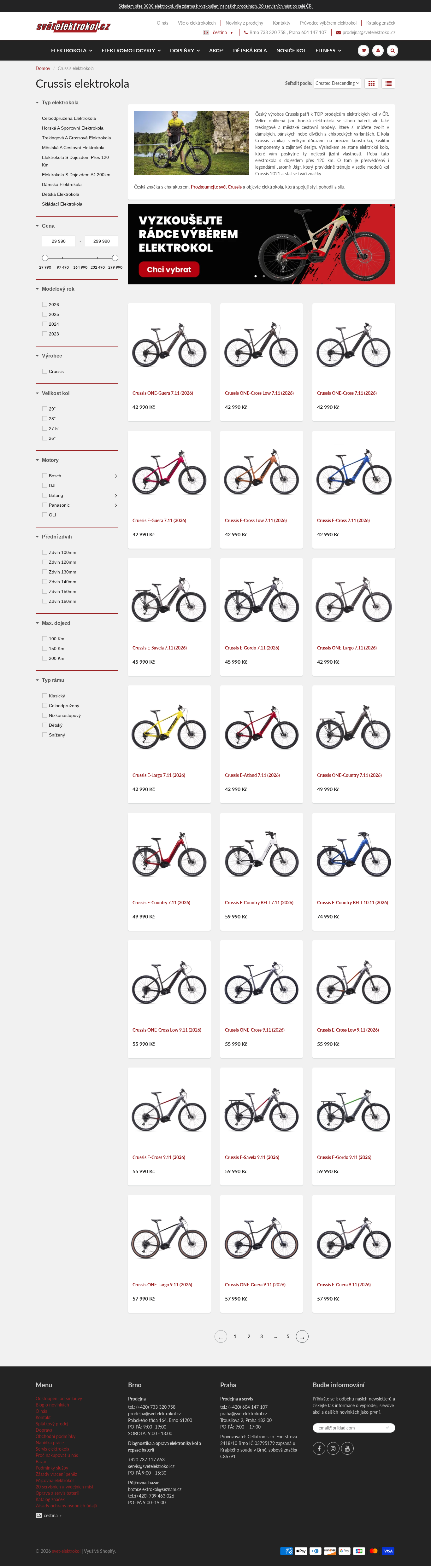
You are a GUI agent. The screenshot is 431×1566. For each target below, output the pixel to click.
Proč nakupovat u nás (57, 1455)
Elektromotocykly (128, 50)
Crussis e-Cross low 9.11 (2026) (348, 1030)
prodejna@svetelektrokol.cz (369, 32)
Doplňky (182, 50)
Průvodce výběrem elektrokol (328, 23)
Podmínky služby (52, 1467)
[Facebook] (319, 1448)
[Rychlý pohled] (143, 287)
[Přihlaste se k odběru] (387, 1428)
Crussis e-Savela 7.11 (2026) (160, 647)
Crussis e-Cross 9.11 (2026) (159, 1157)
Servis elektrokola (52, 1449)
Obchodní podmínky (55, 1436)
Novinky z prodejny (244, 23)
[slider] (45, 258)
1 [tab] (255, 274)
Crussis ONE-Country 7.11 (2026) (349, 775)
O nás (162, 23)
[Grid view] (371, 84)
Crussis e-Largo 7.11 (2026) (159, 775)
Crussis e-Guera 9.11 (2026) (344, 1284)
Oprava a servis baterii (57, 1493)
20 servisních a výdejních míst (64, 1486)
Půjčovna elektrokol (55, 1480)
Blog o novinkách (52, 1404)
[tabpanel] (261, 244)
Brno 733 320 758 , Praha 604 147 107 (288, 32)
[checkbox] (81, 304)
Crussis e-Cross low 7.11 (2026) (256, 520)
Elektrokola (68, 50)
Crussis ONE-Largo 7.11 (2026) (347, 647)
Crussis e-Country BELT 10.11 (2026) (352, 902)
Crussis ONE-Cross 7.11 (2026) (347, 393)
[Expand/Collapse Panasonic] (116, 505)
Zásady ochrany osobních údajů (66, 1505)
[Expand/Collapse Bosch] (116, 476)
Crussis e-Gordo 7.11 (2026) (252, 647)
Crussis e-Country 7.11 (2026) (161, 902)
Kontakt (43, 1417)
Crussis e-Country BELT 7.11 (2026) (259, 902)
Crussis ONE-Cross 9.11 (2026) (255, 1030)
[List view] (388, 84)
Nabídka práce (50, 1442)
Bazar (41, 1461)
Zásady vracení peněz (56, 1474)
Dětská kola (250, 50)
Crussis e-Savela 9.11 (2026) (252, 1157)
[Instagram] (333, 1448)
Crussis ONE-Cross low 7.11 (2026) (259, 393)
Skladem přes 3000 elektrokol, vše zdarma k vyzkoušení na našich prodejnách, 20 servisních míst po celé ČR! (216, 6)
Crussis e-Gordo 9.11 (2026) (344, 1157)
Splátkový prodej (52, 1423)
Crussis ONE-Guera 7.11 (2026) (163, 393)
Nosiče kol (291, 50)
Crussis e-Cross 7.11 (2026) (343, 520)
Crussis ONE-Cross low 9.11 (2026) (167, 1030)
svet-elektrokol (66, 1551)
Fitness (325, 50)
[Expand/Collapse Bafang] (116, 495)
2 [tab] (264, 274)
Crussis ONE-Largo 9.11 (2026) (162, 1284)
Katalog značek (380, 23)
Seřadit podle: (298, 83)
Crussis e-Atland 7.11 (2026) (252, 775)
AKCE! (216, 50)
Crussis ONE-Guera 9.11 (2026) (255, 1284)
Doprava (44, 1430)
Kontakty (281, 23)
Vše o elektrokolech (197, 23)
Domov (43, 68)
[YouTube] (347, 1448)
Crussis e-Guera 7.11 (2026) (159, 520)
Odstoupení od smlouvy (59, 1398)
